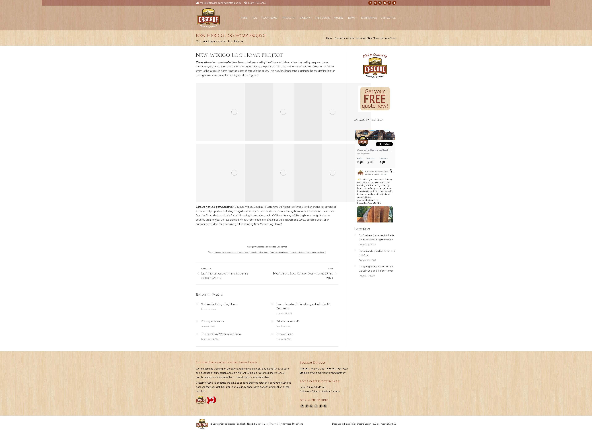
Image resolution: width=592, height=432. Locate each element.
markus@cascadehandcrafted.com (220, 2)
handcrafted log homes (279, 252)
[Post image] (197, 304)
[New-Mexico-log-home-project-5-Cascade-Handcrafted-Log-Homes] (234, 173)
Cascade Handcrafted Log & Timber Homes (375, 150)
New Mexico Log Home (316, 252)
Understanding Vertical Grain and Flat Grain (377, 253)
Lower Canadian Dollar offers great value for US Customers (304, 306)
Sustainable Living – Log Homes (219, 304)
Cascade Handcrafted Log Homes (272, 247)
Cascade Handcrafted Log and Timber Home (232, 252)
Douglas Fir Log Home (259, 252)
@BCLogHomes (363, 153)
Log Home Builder (298, 252)
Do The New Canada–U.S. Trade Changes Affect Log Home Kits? (376, 237)
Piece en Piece (285, 334)
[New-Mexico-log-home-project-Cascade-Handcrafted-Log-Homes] (332, 173)
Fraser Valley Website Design (357, 424)
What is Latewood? (288, 321)
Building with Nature (212, 321)
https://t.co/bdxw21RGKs (369, 203)
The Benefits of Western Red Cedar (221, 334)
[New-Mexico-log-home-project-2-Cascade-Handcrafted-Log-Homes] (234, 112)
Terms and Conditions (293, 424)
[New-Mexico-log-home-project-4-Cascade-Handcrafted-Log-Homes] (332, 112)
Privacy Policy (275, 424)
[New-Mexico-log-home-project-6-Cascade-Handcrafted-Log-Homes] (283, 173)
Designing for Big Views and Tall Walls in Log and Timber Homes (376, 268)
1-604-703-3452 (257, 2)
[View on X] (391, 171)
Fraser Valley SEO (388, 424)
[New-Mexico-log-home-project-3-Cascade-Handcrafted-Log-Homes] (283, 112)
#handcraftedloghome (367, 200)
